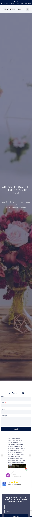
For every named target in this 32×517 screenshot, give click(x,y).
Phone (3, 409)
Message (4, 416)
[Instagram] (17, 1)
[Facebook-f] (14, 1)
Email (3, 403)
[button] (27, 9)
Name (3, 396)
